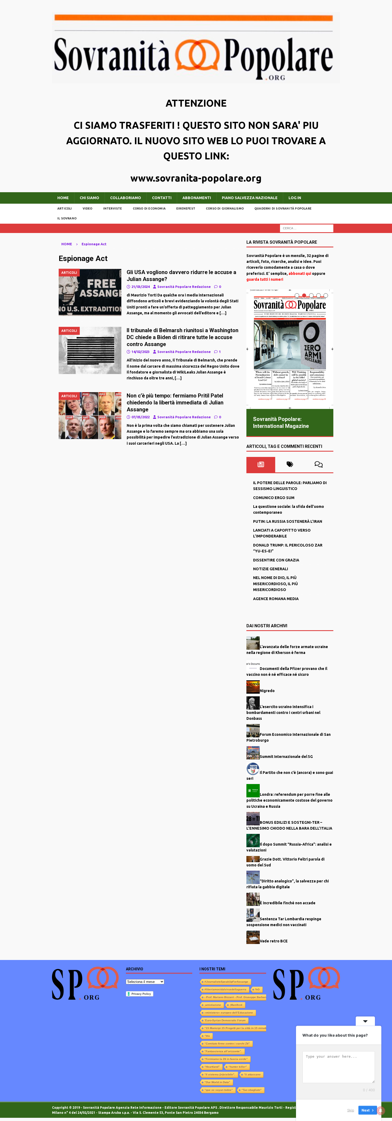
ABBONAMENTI (196, 198)
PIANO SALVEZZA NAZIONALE (250, 198)
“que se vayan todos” (219, 1089)
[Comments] (318, 464)
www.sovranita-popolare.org (196, 177)
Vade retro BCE (274, 940)
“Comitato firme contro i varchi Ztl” (227, 1043)
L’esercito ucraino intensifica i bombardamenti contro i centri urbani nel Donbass (283, 712)
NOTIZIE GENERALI (270, 568)
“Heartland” (212, 1066)
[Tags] (289, 464)
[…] (222, 313)
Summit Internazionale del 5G (286, 756)
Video (88, 208)
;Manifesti (236, 1004)
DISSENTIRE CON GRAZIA (276, 560)
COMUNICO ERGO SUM (273, 497)
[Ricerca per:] (306, 228)
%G (257, 989)
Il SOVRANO (67, 218)
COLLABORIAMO (125, 198)
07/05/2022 (140, 417)
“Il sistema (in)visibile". (220, 1074)
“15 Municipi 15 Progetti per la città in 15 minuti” (236, 1027)
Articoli (64, 208)
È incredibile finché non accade (287, 903)
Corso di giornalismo (225, 208)
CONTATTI (161, 198)
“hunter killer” (238, 1066)
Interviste (112, 208)
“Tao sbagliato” (252, 1089)
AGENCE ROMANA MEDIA (276, 598)
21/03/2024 (140, 286)
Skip (350, 1110)
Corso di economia (149, 208)
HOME (63, 198)
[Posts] (260, 464)
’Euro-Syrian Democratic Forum (225, 1020)
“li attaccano (252, 1074)
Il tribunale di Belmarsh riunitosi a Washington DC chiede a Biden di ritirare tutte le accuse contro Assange (182, 337)
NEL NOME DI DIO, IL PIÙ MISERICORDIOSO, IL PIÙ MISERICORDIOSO (275, 583)
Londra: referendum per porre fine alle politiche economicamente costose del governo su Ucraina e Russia (289, 800)
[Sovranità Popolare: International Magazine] (289, 349)
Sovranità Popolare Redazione (184, 286)
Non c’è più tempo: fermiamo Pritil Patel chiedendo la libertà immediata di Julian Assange (175, 402)
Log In (295, 198)
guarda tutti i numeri (264, 279)
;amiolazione (213, 1004)
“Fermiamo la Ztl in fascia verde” (226, 1058)
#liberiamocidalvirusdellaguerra (225, 989)
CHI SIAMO (89, 198)
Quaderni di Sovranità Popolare (282, 208)
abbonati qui (300, 273)
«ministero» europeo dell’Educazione (229, 1012)
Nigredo (267, 690)
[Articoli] (90, 292)
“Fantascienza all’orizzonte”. (223, 1051)
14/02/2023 (140, 351)
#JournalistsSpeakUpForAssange (226, 981)
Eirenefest (185, 208)
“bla (207, 1035)
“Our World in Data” (217, 1081)
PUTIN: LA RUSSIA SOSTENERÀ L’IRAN (287, 521)
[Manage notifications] (381, 1110)
